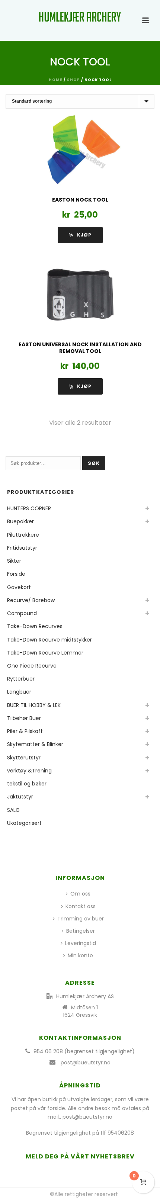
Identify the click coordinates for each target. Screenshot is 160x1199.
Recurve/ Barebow (31, 600)
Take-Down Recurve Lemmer (45, 652)
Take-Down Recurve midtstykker (49, 639)
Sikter (14, 561)
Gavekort (19, 587)
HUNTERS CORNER (29, 508)
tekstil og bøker (27, 783)
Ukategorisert (24, 823)
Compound (22, 613)
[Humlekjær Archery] (80, 16)
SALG (13, 810)
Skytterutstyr (24, 757)
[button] (80, 386)
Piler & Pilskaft (25, 731)
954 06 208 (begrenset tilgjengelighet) (84, 1051)
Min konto (80, 955)
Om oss (80, 893)
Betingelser (80, 931)
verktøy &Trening (29, 770)
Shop (73, 80)
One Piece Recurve (32, 665)
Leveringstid (80, 943)
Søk (94, 463)
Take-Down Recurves (35, 626)
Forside (16, 574)
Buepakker (20, 521)
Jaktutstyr (20, 796)
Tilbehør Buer (24, 718)
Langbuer (19, 691)
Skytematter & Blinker (35, 744)
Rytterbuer (21, 678)
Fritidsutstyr (22, 548)
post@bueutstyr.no (86, 1062)
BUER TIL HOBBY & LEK (34, 705)
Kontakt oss (80, 906)
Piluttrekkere (23, 535)
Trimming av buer (80, 918)
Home (56, 80)
